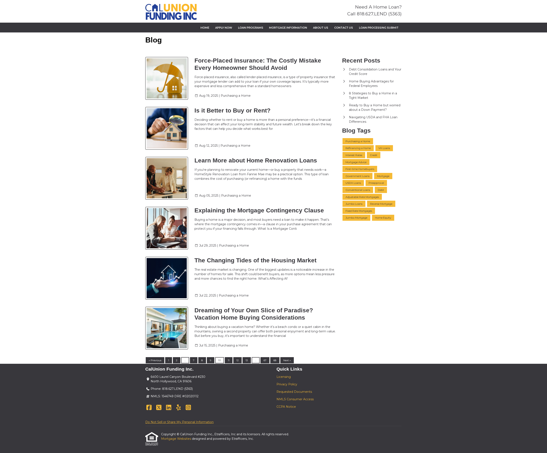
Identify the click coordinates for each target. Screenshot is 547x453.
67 (264, 360)
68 (274, 360)
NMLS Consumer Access (295, 399)
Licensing (283, 377)
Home (204, 27)
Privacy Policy (286, 384)
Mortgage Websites (176, 439)
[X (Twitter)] (159, 408)
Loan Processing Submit (378, 27)
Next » (287, 360)
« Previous (155, 360)
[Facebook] (149, 408)
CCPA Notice (286, 407)
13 (247, 360)
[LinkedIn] (168, 408)
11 (228, 360)
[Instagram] (188, 408)
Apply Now (223, 27)
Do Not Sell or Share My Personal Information (179, 422)
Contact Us (343, 27)
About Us (320, 27)
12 (237, 360)
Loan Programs (250, 27)
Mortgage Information (288, 27)
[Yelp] (178, 408)
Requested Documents (294, 392)
